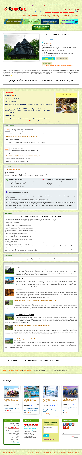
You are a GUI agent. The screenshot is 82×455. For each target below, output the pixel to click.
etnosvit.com (16, 442)
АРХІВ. (51, 39)
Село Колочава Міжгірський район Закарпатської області (32, 325)
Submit (46, 435)
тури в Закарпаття (27, 370)
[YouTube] (69, 9)
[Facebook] (71, 9)
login (70, 94)
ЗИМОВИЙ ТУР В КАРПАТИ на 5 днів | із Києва (50, 400)
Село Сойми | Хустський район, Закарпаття (27, 339)
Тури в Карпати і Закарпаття (60, 452)
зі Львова (31, 400)
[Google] (67, 9)
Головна (5, 370)
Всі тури (11, 370)
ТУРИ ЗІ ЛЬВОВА (47, 452)
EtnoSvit (76, 437)
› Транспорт (55, 12)
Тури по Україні (29, 452)
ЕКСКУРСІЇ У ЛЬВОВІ (73, 452)
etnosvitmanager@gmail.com (31, 430)
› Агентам (48, 12)
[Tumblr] (73, 9)
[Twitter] (76, 9)
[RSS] (65, 9)
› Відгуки (71, 12)
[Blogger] (78, 9)
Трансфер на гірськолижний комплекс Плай (11, 400)
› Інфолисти (64, 12)
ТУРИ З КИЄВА (38, 452)
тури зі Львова (18, 370)
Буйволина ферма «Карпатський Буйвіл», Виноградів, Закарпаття (35, 300)
